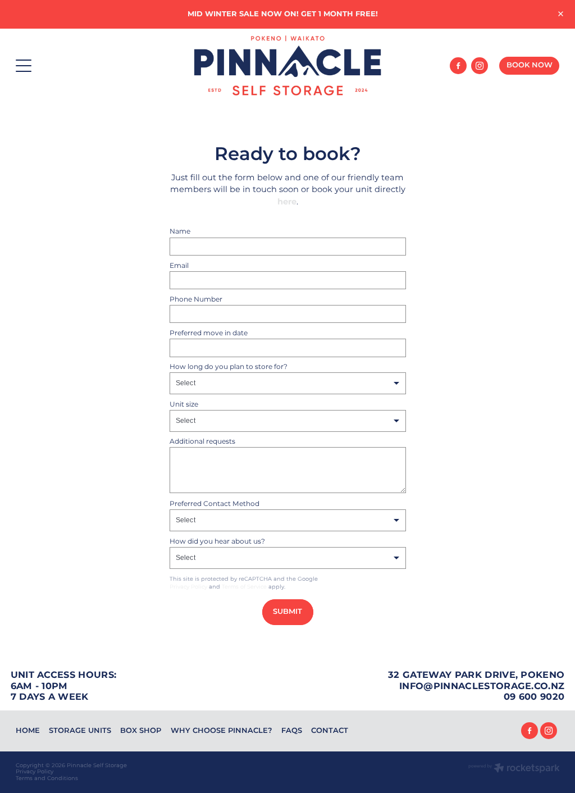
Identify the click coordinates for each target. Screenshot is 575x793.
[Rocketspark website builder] (514, 769)
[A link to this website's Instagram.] (479, 65)
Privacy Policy (188, 586)
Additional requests (202, 441)
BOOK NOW (529, 65)
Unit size (184, 404)
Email (179, 265)
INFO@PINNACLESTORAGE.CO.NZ (481, 686)
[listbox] (288, 383)
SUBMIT (287, 612)
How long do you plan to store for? (229, 366)
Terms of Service (244, 586)
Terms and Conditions (47, 778)
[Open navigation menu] (84, 65)
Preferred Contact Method (214, 503)
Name (180, 231)
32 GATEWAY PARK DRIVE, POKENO (476, 675)
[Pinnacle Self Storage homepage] (287, 65)
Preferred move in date (209, 333)
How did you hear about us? (217, 541)
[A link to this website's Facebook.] (458, 65)
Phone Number (196, 299)
